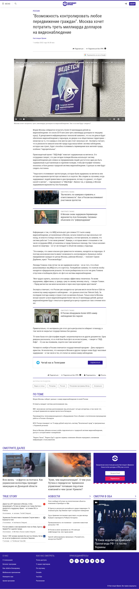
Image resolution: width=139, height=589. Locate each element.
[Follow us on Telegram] (92, 561)
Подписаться (95, 362)
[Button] (78, 48)
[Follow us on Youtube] (82, 561)
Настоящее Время (39, 38)
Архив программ (9, 581)
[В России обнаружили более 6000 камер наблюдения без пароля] (46, 316)
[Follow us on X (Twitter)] (77, 561)
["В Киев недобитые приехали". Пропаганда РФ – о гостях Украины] (114, 525)
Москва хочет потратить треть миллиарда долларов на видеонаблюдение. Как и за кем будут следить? (64, 62)
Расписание (40, 581)
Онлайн (38, 572)
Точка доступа (41, 560)
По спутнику (40, 568)
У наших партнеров (43, 564)
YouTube (39, 577)
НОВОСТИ (54, 496)
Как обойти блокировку (11, 568)
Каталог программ (9, 564)
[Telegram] (125, 3)
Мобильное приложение (11, 572)
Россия (36, 11)
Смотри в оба (102, 496)
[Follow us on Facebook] (72, 561)
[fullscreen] (123, 119)
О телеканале (8, 560)
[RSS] (97, 561)
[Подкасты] (102, 561)
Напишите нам (8, 577)
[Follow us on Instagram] (87, 561)
